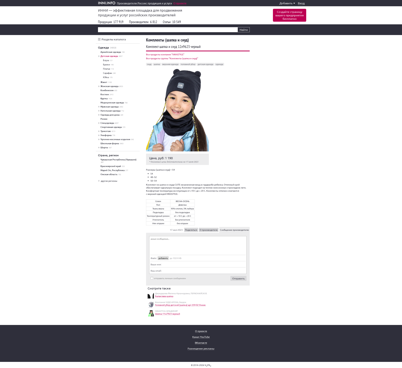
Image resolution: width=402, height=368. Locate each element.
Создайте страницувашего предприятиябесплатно (289, 15)
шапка (157, 64)
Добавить (286, 3)
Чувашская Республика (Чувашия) (118, 160)
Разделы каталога (114, 39)
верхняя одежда (170, 64)
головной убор (188, 64)
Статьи (172, 22)
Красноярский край (112, 166)
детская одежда (205, 64)
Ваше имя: (156, 264)
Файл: (154, 258)
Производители (143, 22)
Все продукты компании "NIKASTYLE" (165, 54)
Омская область (110, 174)
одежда (219, 64)
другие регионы (109, 181)
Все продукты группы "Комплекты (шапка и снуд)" (172, 58)
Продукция (110, 22)
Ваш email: (156, 270)
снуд (149, 64)
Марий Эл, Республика (114, 170)
